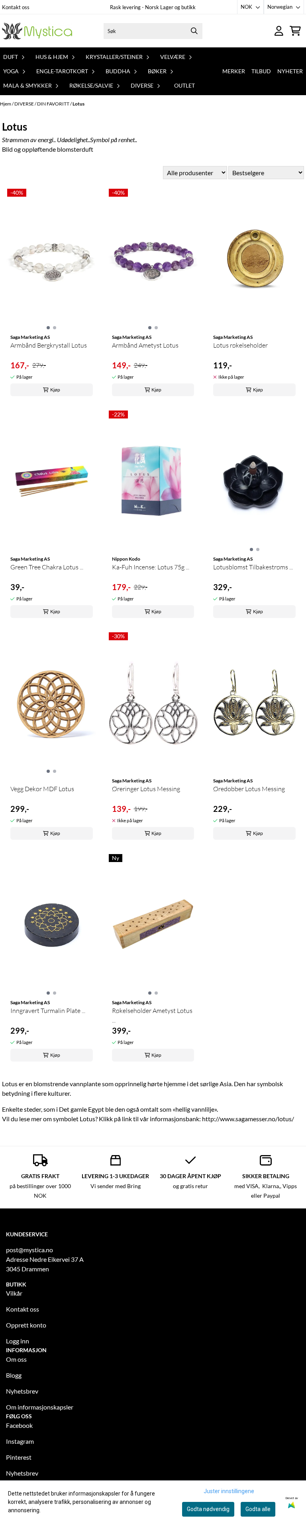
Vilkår (14, 1293)
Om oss (16, 1359)
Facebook (19, 1425)
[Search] (194, 31)
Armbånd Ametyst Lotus (145, 345)
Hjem (6, 104)
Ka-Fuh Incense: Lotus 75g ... (150, 567)
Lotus (78, 104)
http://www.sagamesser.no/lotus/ (248, 1118)
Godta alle (258, 1509)
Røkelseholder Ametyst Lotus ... (152, 1015)
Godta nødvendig (208, 1509)
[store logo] (37, 30)
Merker (233, 71)
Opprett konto (26, 1325)
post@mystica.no (29, 1249)
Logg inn (17, 1341)
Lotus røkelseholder (240, 345)
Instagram (20, 1441)
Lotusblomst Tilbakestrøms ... (253, 567)
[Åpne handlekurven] (295, 31)
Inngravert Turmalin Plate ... (47, 1011)
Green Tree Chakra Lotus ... (46, 567)
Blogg (14, 1375)
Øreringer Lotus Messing (146, 789)
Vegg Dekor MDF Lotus (42, 789)
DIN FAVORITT (53, 104)
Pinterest (18, 1457)
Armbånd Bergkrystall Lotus (48, 345)
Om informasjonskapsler (39, 1407)
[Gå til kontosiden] (278, 31)
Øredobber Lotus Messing (249, 789)
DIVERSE (24, 104)
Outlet (184, 85)
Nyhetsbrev (22, 1391)
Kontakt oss (15, 7)
